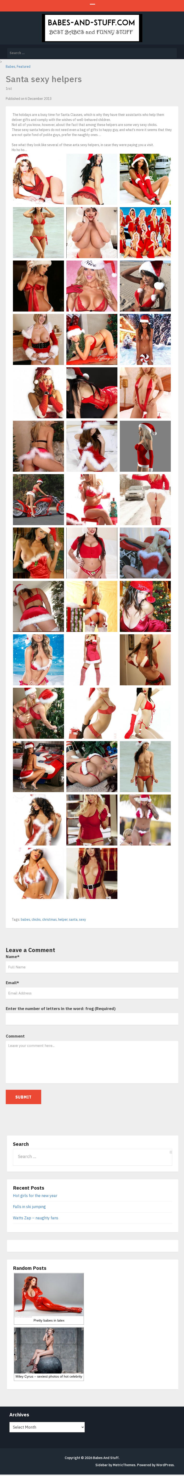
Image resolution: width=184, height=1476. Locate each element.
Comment (15, 1036)
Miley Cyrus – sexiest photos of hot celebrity (49, 1376)
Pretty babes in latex (49, 1320)
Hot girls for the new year (35, 1195)
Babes (10, 66)
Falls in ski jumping (29, 1206)
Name (13, 956)
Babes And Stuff (106, 1458)
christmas (49, 919)
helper (63, 919)
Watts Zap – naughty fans (35, 1217)
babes (25, 919)
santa (73, 919)
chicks (36, 919)
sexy (82, 919)
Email (12, 982)
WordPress (165, 1465)
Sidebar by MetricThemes (115, 1465)
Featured (23, 66)
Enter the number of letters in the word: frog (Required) (60, 1008)
